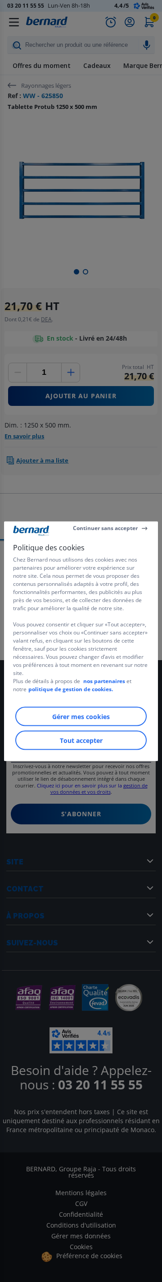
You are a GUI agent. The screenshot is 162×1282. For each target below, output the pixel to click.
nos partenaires (104, 680)
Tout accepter (81, 740)
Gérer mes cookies (81, 716)
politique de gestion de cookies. (70, 689)
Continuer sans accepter (105, 528)
